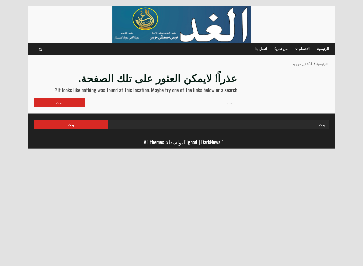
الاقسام (304, 49)
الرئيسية (323, 49)
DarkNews (211, 142)
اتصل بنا (261, 49)
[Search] (40, 49)
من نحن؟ (281, 49)
